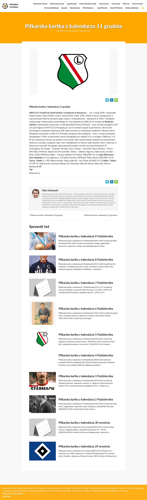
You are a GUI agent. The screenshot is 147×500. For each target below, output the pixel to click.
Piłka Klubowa (88, 8)
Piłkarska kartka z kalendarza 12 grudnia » (101, 215)
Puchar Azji (116, 4)
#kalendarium (34, 173)
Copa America (104, 4)
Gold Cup (126, 4)
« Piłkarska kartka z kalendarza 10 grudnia (46, 215)
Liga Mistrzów (102, 8)
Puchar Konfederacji (51, 8)
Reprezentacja (75, 8)
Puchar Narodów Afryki (87, 4)
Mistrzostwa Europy (57, 4)
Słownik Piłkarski (116, 8)
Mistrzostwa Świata (40, 4)
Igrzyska (64, 8)
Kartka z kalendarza (132, 8)
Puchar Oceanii (137, 4)
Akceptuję (6, 496)
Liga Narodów (72, 4)
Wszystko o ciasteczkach (12, 494)
